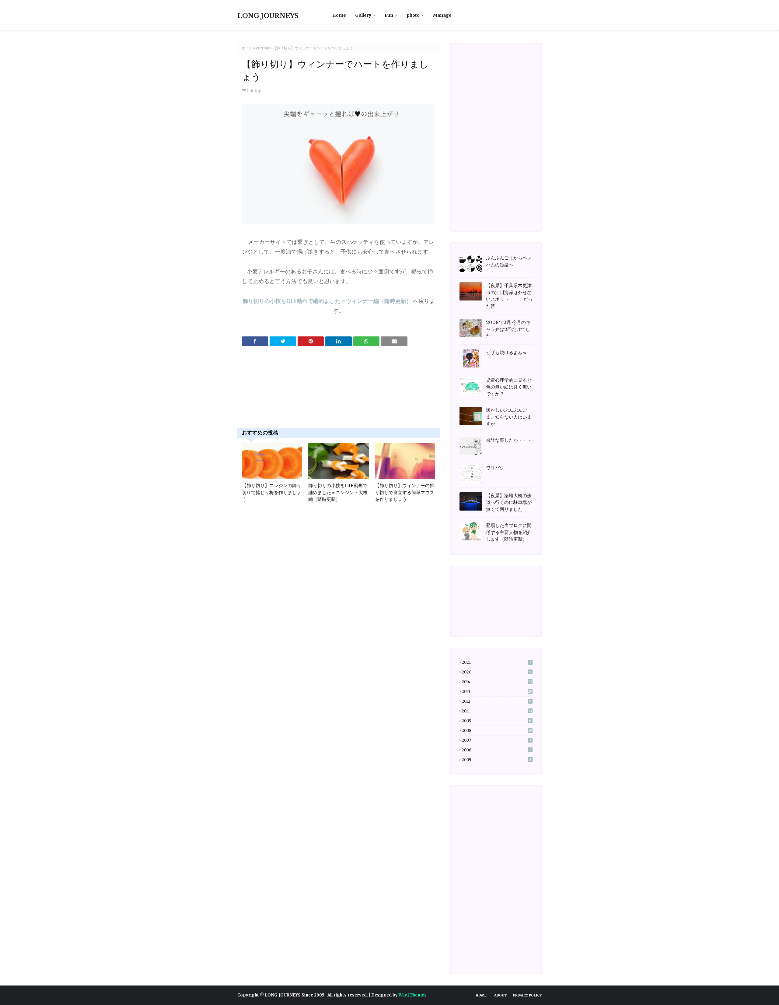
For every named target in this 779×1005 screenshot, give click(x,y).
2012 (496, 701)
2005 (496, 759)
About (500, 995)
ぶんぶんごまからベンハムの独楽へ (509, 261)
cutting (262, 48)
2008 (497, 730)
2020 (496, 672)
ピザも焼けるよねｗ (506, 352)
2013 (497, 691)
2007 (496, 740)
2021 (496, 662)
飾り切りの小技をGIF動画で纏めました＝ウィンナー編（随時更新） (327, 300)
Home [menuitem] (339, 15)
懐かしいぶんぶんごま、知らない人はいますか (509, 417)
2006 (496, 750)
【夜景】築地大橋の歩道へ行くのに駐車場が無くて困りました (509, 502)
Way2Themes (413, 995)
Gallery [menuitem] (363, 15)
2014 (497, 681)
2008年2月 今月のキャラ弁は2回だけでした (508, 329)
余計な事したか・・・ (509, 440)
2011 (497, 711)
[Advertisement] (338, 393)
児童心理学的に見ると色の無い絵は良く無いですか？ (509, 387)
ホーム (247, 48)
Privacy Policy (527, 995)
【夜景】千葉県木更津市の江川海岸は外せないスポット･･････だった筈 (509, 296)
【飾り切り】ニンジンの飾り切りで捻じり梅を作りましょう (271, 492)
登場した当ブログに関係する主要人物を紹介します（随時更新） (509, 532)
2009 (496, 720)
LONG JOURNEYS (268, 15)
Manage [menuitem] (442, 15)
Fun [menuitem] (389, 15)
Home (481, 995)
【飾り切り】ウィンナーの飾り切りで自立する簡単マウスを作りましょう (404, 492)
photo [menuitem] (413, 15)
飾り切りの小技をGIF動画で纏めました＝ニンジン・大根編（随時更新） (338, 492)
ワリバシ (495, 468)
